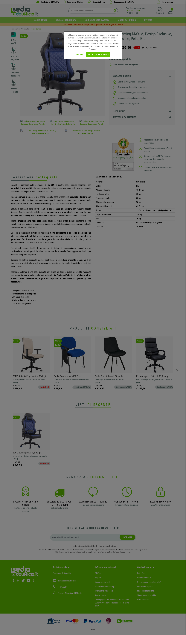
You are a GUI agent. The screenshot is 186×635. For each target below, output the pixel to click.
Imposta (79, 54)
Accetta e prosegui (98, 54)
